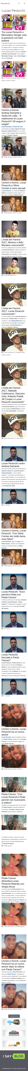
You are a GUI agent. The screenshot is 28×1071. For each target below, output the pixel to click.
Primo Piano (19, 438)
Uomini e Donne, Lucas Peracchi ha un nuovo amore (14, 732)
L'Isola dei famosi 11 (9, 926)
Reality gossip (8, 157)
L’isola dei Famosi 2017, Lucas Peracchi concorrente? (13, 311)
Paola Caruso (8, 739)
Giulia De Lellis (18, 126)
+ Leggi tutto (14, 1016)
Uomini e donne (10, 80)
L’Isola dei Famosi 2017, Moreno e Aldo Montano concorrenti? (13, 242)
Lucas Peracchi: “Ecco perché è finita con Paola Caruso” (13, 594)
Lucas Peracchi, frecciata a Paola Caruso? (10, 657)
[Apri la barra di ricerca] (19, 4)
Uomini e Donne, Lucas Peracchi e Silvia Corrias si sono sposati (14, 185)
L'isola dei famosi (16, 78)
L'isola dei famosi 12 (9, 275)
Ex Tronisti (7, 78)
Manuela (23, 902)
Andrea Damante (7, 126)
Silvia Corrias (12, 131)
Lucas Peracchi (12, 602)
